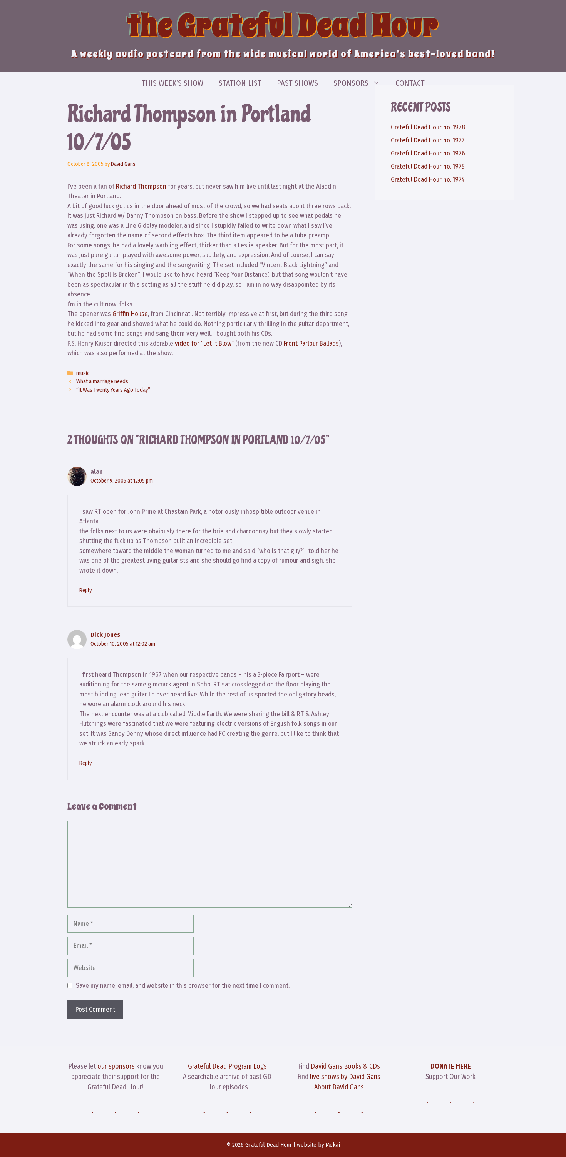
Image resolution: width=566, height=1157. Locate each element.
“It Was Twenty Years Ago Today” (113, 389)
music (82, 373)
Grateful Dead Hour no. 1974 (428, 179)
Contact (410, 83)
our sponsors (116, 1066)
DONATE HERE (450, 1066)
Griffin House (130, 314)
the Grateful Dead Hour (283, 25)
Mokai (333, 1144)
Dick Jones (105, 635)
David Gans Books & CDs (345, 1066)
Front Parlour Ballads (311, 343)
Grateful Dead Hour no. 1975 (428, 166)
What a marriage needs (102, 381)
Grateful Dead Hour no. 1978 (428, 127)
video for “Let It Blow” (204, 343)
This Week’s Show (172, 83)
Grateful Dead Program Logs (227, 1066)
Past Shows (297, 83)
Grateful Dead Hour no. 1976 (428, 153)
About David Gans (339, 1087)
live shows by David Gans (345, 1076)
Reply (85, 590)
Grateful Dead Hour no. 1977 (428, 140)
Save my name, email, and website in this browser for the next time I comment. (183, 986)
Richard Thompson (141, 186)
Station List (240, 83)
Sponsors (350, 83)
